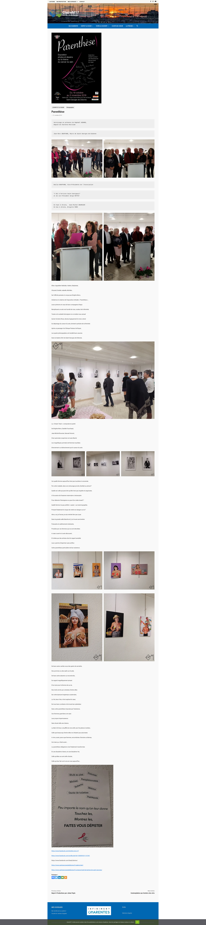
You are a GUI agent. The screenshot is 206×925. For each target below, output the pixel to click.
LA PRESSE (129, 26)
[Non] (204, 922)
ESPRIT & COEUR (86, 26)
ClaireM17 (70, 12)
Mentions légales (127, 913)
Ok (137, 922)
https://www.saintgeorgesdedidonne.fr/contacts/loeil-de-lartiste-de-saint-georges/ (77, 870)
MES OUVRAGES (72, 1)
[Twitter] (56, 877)
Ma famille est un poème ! (59, 911)
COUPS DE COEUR (117, 26)
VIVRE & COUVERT (101, 26)
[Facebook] (53, 877)
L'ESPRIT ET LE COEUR (58, 107)
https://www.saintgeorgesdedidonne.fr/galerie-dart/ (67, 865)
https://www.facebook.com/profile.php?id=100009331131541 (71, 855)
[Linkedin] (59, 877)
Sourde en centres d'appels (59, 913)
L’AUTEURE (52, 1)
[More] (65, 877)
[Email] (62, 877)
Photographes (70, 107)
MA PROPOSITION (61, 1)
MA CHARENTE (73, 26)
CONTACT (82, 1)
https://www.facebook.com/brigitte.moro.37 (65, 851)
